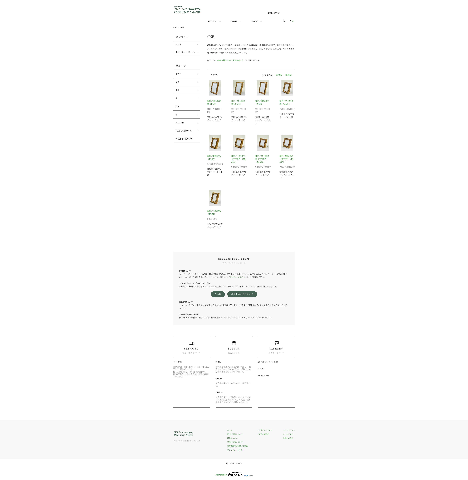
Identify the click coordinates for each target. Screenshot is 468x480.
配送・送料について (235, 434)
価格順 (279, 75)
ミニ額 (178, 45)
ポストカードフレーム (185, 52)
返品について (232, 438)
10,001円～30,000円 (184, 138)
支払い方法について (235, 442)
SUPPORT (254, 21)
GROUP (234, 21)
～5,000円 (180, 122)
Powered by (221, 474)
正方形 (178, 74)
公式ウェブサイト (237, 277)
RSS (260, 434)
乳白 (177, 106)
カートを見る (288, 434)
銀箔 (177, 90)
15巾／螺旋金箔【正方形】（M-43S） (286, 159)
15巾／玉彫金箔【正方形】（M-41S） (238, 159)
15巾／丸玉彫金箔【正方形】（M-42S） (262, 159)
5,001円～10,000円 (183, 130)
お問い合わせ (274, 12)
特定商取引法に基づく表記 (237, 446)
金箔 (182, 27)
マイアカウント (289, 430)
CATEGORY (213, 21)
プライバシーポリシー (235, 450)
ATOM (266, 434)
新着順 (288, 75)
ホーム (175, 27)
